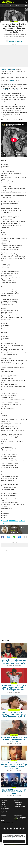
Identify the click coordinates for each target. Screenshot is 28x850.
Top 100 (10, 5)
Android (24, 819)
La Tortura (11, 80)
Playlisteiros (4, 802)
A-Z (22, 5)
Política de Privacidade (19, 806)
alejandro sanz (13, 520)
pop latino (22, 520)
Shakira (13, 69)
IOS (20, 819)
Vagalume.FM (4, 812)
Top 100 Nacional (5, 808)
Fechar (14, 841)
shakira (6, 520)
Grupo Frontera (15, 90)
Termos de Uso (17, 804)
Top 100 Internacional (6, 810)
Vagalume (8, 1)
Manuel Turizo (5, 90)
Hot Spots (3, 806)
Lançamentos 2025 (6, 523)
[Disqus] (14, 574)
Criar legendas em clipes (7, 822)
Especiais (3, 804)
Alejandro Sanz (5, 69)
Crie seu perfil (4, 817)
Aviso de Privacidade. (17, 838)
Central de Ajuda (18, 802)
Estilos (16, 5)
